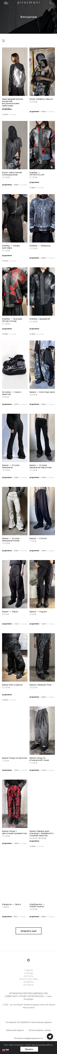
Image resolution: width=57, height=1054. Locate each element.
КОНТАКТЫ (28, 976)
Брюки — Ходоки (38, 611)
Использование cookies (40, 1030)
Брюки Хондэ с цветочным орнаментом (14, 832)
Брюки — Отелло (38, 538)
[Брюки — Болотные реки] (42, 365)
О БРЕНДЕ (28, 973)
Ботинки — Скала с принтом (12, 393)
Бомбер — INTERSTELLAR (36, 173)
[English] (4, 1050)
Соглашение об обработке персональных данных (28, 1022)
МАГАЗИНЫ (28, 985)
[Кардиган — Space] (15, 877)
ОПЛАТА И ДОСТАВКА (28, 979)
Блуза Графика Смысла (41, 99)
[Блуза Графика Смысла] (42, 72)
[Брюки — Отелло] (42, 511)
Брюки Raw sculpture (12, 684)
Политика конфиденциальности (28, 1038)
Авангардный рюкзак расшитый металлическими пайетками (12, 102)
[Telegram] (50, 1047)
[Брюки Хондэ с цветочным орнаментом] (15, 804)
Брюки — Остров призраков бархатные (40, 466)
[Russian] (7, 1050)
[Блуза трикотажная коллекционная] (15, 145)
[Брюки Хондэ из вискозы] (15, 730)
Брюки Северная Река (40, 684)
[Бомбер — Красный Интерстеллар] (15, 291)
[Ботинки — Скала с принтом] (15, 365)
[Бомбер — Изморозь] (42, 218)
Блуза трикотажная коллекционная (12, 173)
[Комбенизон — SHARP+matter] (42, 877)
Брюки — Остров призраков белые (11, 539)
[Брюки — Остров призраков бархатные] (42, 438)
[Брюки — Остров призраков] (15, 438)
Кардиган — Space (11, 904)
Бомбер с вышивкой (39, 318)
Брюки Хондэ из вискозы (14, 758)
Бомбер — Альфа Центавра (11, 246)
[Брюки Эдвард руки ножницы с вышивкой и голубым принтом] (42, 804)
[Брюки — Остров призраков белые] (15, 511)
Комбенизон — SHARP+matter (37, 905)
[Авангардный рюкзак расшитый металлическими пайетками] (15, 72)
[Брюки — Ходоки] (42, 584)
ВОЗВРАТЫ (28, 982)
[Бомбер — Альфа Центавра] (15, 218)
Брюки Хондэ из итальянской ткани (39, 759)
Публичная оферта (15, 1030)
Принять (29, 1049)
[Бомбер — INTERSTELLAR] (42, 145)
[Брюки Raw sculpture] (15, 657)
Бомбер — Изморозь (40, 245)
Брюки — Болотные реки (42, 392)
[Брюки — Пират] (15, 584)
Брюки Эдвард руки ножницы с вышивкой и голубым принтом (41, 833)
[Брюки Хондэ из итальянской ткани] (42, 730)
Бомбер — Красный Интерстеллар (12, 319)
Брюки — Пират (10, 611)
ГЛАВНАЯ (28, 970)
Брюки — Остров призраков (10, 466)
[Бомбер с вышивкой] (42, 291)
